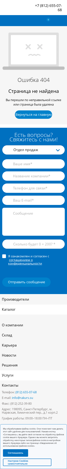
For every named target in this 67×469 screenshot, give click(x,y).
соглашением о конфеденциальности (25, 262)
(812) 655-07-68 (26, 392)
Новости (9, 355)
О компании (12, 325)
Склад (7, 335)
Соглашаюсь (15, 453)
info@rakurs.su (22, 398)
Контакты (10, 385)
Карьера (9, 345)
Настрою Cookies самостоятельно (18, 462)
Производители (15, 299)
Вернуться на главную (33, 114)
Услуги (7, 375)
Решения (10, 365)
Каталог (8, 309)
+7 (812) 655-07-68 (48, 7)
